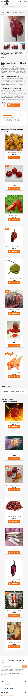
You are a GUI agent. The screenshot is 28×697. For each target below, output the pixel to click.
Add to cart (13, 105)
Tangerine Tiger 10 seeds (14, 372)
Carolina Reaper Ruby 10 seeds (14, 485)
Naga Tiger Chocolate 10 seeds (14, 246)
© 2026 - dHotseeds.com (7, 695)
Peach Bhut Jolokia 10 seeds (14, 454)
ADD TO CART (14, 157)
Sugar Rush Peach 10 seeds (14, 642)
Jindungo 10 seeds (14, 341)
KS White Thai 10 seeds (14, 548)
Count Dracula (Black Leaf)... (14, 579)
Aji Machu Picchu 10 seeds (14, 309)
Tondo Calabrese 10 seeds (14, 184)
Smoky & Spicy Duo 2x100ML (14, 611)
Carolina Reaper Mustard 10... (14, 278)
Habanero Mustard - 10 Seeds (14, 152)
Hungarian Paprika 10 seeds (14, 516)
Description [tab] (7, 114)
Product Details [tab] (17, 114)
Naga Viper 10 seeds (14, 215)
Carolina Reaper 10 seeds (14, 422)
